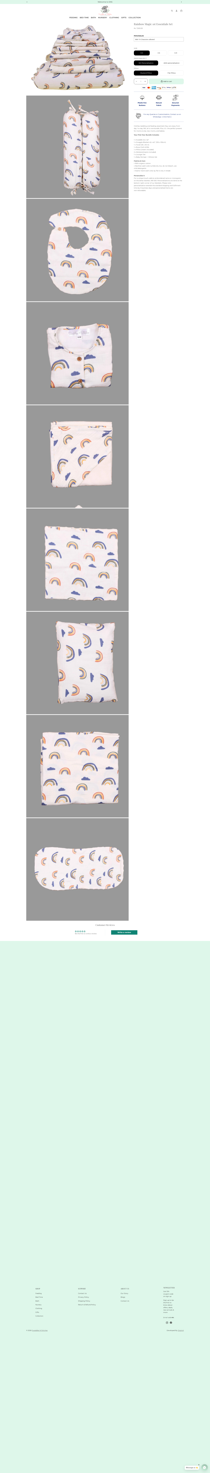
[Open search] (172, 10)
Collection (39, 1316)
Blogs (123, 1297)
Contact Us (82, 1293)
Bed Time (39, 1297)
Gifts (37, 1312)
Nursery (38, 1305)
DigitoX (181, 1330)
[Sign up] (173, 1317)
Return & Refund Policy (87, 1305)
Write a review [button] (124, 932)
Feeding (38, 1293)
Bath (37, 1301)
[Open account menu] (176, 10)
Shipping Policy (84, 1301)
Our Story (124, 1293)
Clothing (38, 1308)
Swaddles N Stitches (40, 1330)
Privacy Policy (83, 1297)
